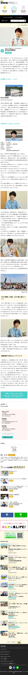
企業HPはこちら (7, 437)
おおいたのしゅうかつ (6, 656)
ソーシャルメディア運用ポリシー (8, 663)
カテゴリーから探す (7, 17)
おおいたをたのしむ (5, 651)
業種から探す (5, 20)
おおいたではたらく (5, 654)
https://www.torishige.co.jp (6, 99)
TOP (19, 25)
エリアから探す (18, 17)
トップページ (4, 649)
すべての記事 (4, 658)
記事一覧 (11, 455)
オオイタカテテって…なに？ (7, 661)
